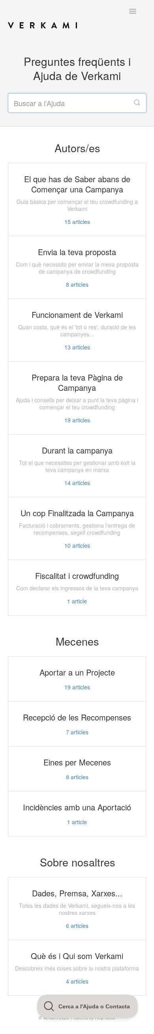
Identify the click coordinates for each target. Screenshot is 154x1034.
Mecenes (77, 641)
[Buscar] (137, 103)
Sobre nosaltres (77, 862)
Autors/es (77, 147)
